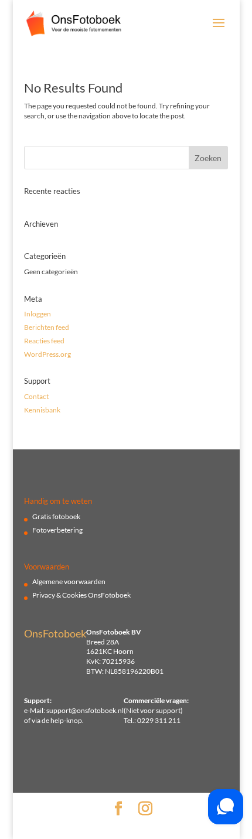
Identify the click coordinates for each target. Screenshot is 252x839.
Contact (36, 396)
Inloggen (37, 313)
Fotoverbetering (57, 530)
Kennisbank (42, 409)
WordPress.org (47, 354)
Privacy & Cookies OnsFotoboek (81, 595)
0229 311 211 (159, 720)
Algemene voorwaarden (68, 581)
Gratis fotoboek (56, 516)
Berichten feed (46, 327)
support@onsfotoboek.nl (85, 710)
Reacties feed (44, 340)
